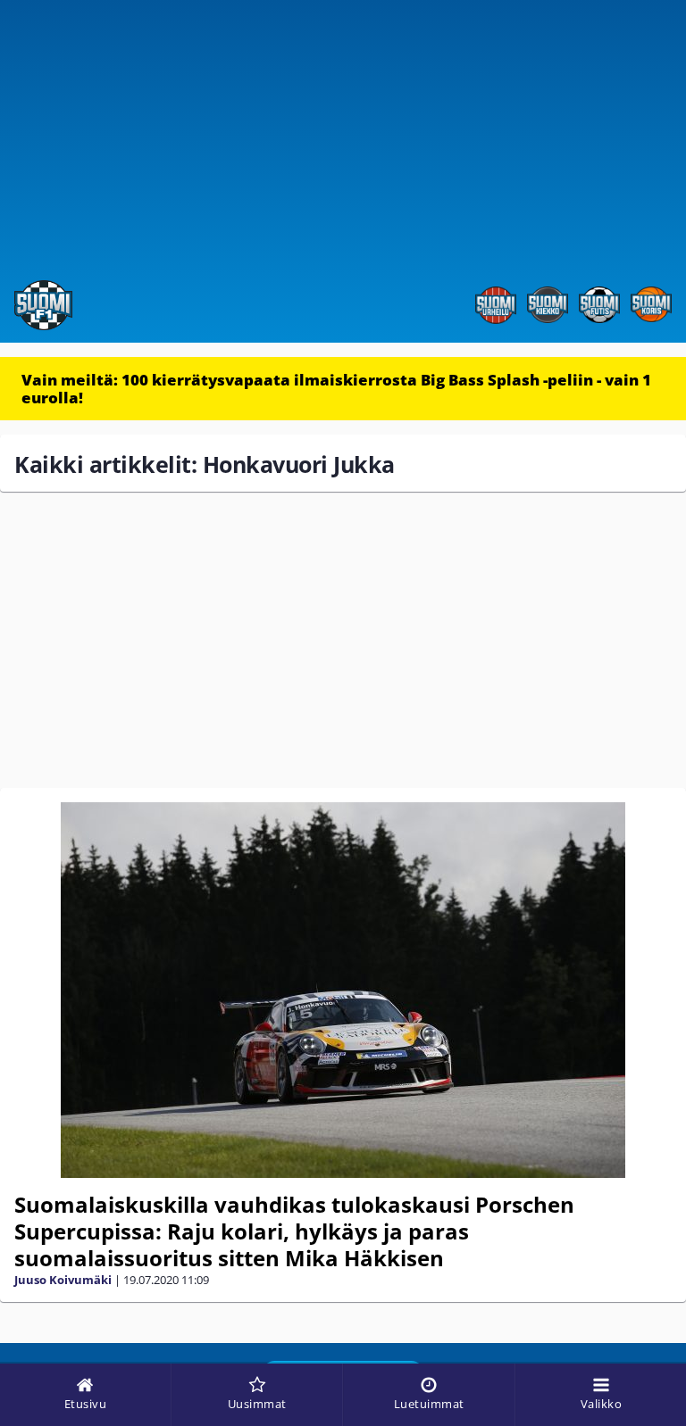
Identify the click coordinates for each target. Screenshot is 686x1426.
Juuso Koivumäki (63, 1280)
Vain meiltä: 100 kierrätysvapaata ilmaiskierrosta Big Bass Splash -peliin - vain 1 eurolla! (336, 388)
